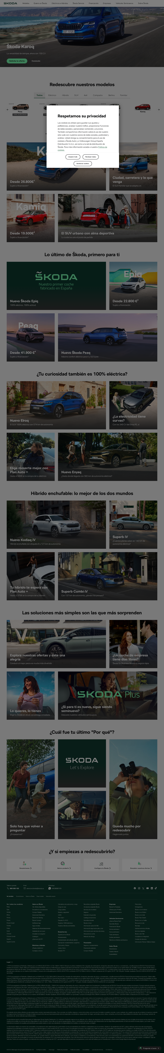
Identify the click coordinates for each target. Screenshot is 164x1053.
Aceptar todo (72, 157)
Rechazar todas (90, 157)
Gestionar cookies (83, 163)
